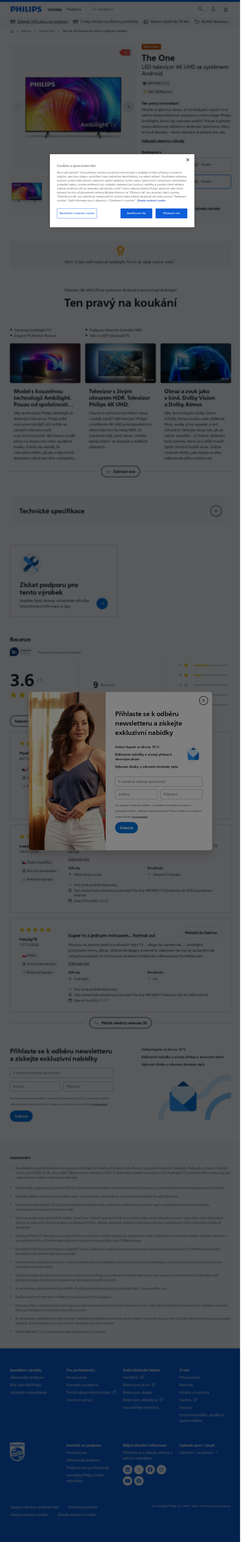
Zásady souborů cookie (151, 200)
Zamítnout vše (136, 213)
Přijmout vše (171, 213)
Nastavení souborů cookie (77, 213)
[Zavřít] (188, 160)
